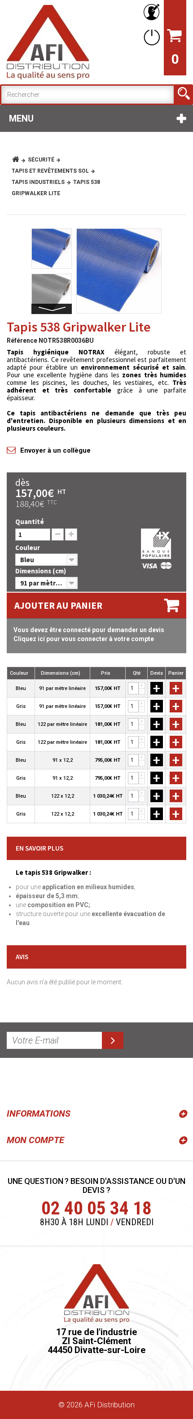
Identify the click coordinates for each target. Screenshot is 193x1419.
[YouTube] (36, 1081)
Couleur (28, 547)
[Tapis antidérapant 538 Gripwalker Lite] (51, 294)
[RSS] (15, 1081)
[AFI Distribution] (48, 42)
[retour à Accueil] (19, 159)
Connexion (150, 37)
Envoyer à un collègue (55, 450)
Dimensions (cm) (41, 571)
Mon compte (35, 1140)
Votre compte (150, 12)
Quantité (29, 521)
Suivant (51, 309)
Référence (22, 340)
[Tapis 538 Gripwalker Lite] (119, 271)
